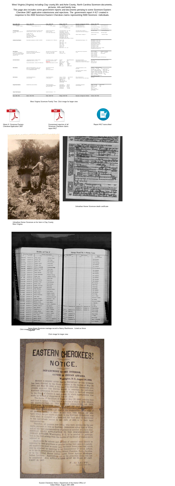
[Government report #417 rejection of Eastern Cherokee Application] (58, 121)
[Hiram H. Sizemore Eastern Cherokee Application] (13, 121)
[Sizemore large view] (61, 98)
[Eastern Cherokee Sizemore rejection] (103, 120)
